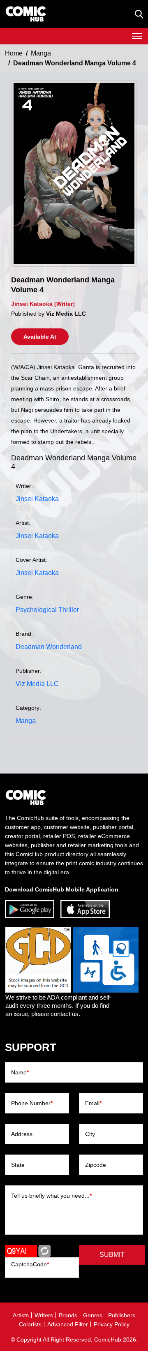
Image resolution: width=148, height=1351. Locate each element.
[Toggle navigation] (137, 36)
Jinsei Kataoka (37, 498)
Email (93, 1103)
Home (14, 53)
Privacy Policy (112, 1324)
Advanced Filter (67, 1324)
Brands (68, 1315)
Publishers (121, 1315)
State (18, 1165)
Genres (92, 1315)
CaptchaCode (30, 1264)
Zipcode (95, 1165)
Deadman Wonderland (49, 646)
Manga (41, 53)
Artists (21, 1315)
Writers (44, 1315)
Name (20, 1072)
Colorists (30, 1324)
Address (21, 1134)
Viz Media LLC (37, 683)
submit (112, 1254)
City (90, 1134)
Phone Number (32, 1103)
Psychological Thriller (47, 609)
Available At (39, 336)
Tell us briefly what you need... (51, 1196)
